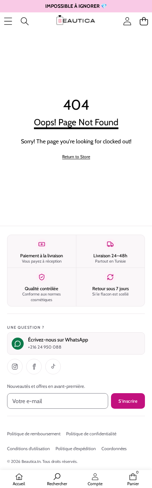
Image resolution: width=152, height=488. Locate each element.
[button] (144, 21)
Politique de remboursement (33, 433)
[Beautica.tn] (75, 21)
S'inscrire (128, 401)
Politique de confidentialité (91, 433)
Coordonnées (114, 448)
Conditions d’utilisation (28, 448)
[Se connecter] (127, 21)
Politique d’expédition (75, 448)
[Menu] (8, 21)
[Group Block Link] (76, 128)
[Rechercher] (25, 21)
